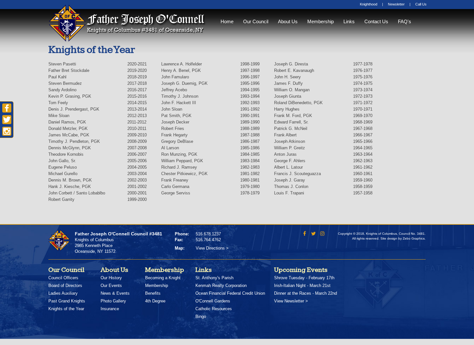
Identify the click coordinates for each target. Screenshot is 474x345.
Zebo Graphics (414, 238)
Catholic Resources (213, 308)
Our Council (255, 21)
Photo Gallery (113, 301)
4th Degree (155, 301)
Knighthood (368, 4)
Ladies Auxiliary (63, 293)
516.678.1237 (208, 234)
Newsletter (396, 4)
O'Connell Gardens (212, 301)
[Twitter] (313, 234)
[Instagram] (322, 234)
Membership (320, 21)
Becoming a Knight (163, 277)
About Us (288, 21)
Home (227, 21)
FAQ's (404, 21)
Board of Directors (65, 285)
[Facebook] (305, 234)
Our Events (111, 285)
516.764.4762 (208, 239)
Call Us (421, 4)
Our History (111, 277)
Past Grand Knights (66, 301)
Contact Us (376, 21)
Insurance (110, 308)
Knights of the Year (66, 308)
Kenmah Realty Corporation (221, 285)
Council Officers (63, 277)
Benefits (153, 293)
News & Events (115, 293)
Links (349, 21)
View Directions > (212, 248)
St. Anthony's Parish (214, 277)
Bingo (200, 316)
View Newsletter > (291, 301)
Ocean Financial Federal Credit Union (230, 293)
